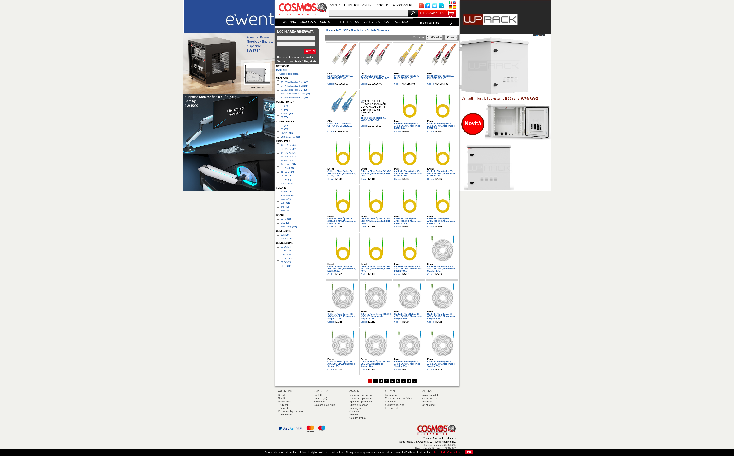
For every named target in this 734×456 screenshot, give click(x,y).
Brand (281, 395)
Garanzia (354, 411)
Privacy (353, 414)
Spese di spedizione (360, 401)
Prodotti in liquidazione (290, 411)
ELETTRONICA (349, 21)
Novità (281, 398)
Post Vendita (392, 408)
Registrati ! (310, 61)
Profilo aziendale (430, 395)
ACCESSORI (402, 21)
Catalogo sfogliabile (324, 404)
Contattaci (426, 401)
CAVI (387, 21)
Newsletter (319, 401)
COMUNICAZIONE (402, 5)
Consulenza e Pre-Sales (398, 398)
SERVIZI (347, 5)
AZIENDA (335, 5)
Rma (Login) (320, 398)
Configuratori (285, 414)
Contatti (318, 395)
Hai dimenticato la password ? (295, 57)
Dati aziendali (428, 404)
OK (469, 452)
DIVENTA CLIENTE (364, 5)
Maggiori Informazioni (447, 452)
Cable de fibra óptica (288, 74)
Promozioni (284, 401)
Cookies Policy (357, 417)
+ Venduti (283, 408)
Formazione (391, 395)
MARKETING (383, 5)
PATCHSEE (281, 70)
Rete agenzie (356, 408)
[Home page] (302, 17)
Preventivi (390, 401)
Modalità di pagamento (361, 398)
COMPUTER (327, 21)
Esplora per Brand (429, 22)
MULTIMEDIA (371, 21)
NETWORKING (287, 21)
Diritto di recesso (358, 404)
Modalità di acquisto (360, 395)
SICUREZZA (308, 21)
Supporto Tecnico (394, 404)
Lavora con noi (429, 398)
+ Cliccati (283, 404)
